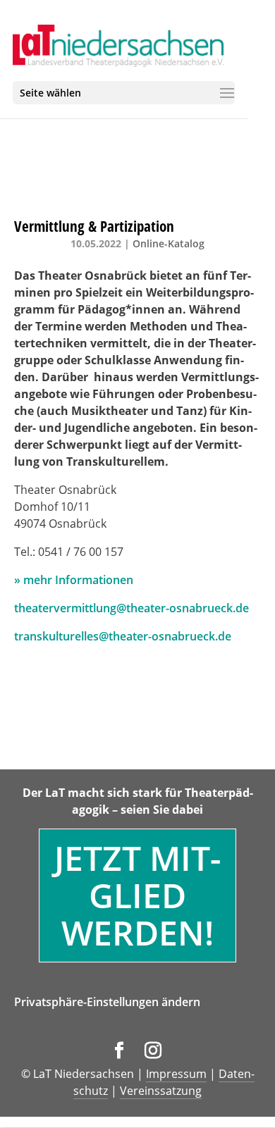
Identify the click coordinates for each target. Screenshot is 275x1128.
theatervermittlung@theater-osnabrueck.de (131, 608)
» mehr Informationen (73, 580)
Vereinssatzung (161, 1090)
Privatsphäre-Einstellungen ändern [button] (107, 1002)
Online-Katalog (168, 243)
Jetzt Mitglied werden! (137, 895)
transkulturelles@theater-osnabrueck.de (122, 636)
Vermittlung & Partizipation (94, 226)
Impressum (176, 1073)
